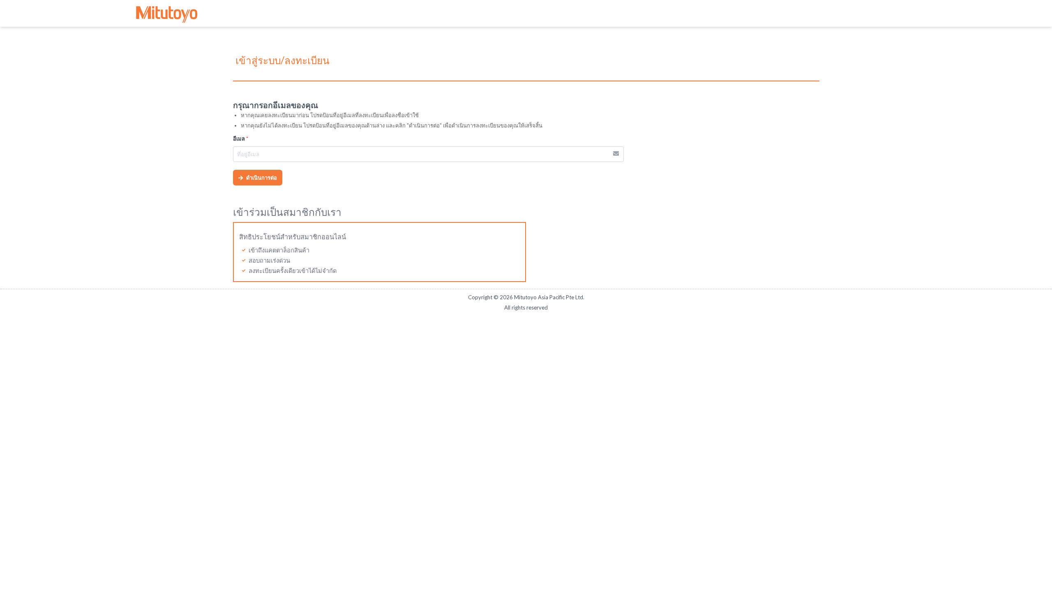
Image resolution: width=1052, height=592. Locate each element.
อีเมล (240, 138)
